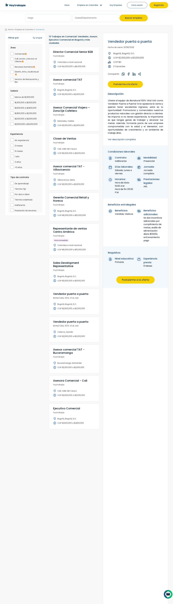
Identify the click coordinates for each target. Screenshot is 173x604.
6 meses (19, 151)
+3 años (18, 167)
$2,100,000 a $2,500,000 (26, 118)
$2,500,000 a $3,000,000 (26, 124)
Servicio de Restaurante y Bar (27, 80)
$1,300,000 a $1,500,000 (25, 102)
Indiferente (20, 205)
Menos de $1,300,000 (24, 97)
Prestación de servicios (25, 210)
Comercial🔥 (21, 54)
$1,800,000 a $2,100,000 (25, 113)
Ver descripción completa (122, 139)
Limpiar (39, 37)
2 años (18, 162)
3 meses (19, 145)
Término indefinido (24, 199)
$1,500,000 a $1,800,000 (25, 108)
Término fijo (20, 189)
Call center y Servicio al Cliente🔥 (26, 60)
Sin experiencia (22, 140)
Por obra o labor (22, 194)
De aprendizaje (22, 183)
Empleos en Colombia (24, 29)
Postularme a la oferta (125, 84)
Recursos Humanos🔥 (25, 67)
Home (10, 29)
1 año (17, 156)
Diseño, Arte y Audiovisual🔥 (27, 73)
